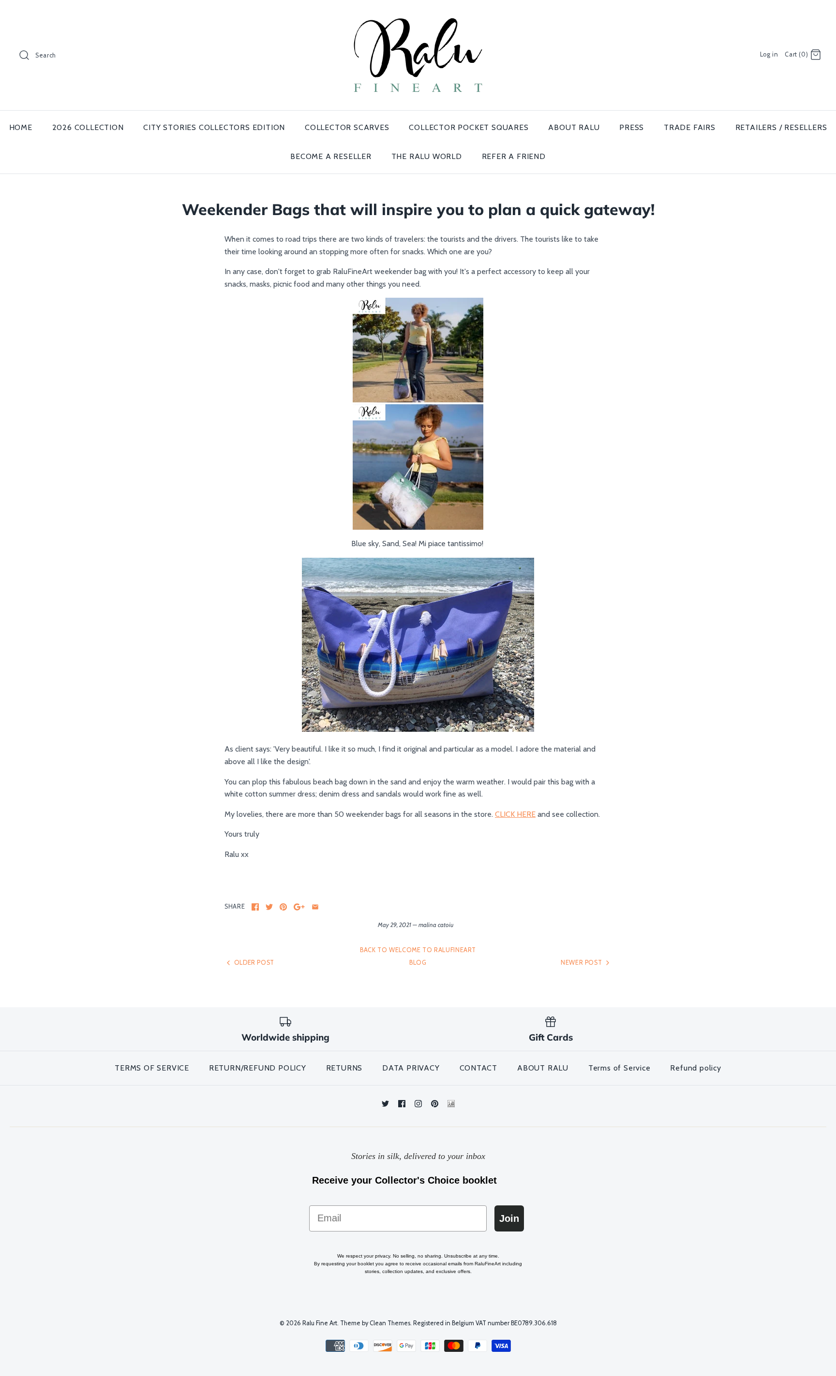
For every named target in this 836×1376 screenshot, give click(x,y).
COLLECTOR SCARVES (347, 127)
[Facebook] (401, 1103)
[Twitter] (385, 1103)
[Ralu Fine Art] (418, 15)
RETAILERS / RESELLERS (781, 127)
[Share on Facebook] (255, 907)
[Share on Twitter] (269, 907)
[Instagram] (418, 1103)
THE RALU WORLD (426, 156)
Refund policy (695, 1067)
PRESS (631, 127)
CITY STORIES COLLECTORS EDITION (214, 127)
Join (509, 1218)
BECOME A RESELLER (331, 156)
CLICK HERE (515, 814)
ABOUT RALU (573, 127)
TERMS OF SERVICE (152, 1067)
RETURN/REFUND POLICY (257, 1067)
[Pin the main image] (283, 907)
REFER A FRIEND (514, 156)
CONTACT (479, 1067)
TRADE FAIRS (690, 127)
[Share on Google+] (299, 907)
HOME (20, 127)
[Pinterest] (434, 1103)
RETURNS (344, 1067)
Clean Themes (390, 1323)
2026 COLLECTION (88, 127)
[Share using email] (315, 907)
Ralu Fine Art (319, 1323)
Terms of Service (619, 1067)
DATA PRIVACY (411, 1067)
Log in (769, 54)
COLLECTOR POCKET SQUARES (468, 127)
